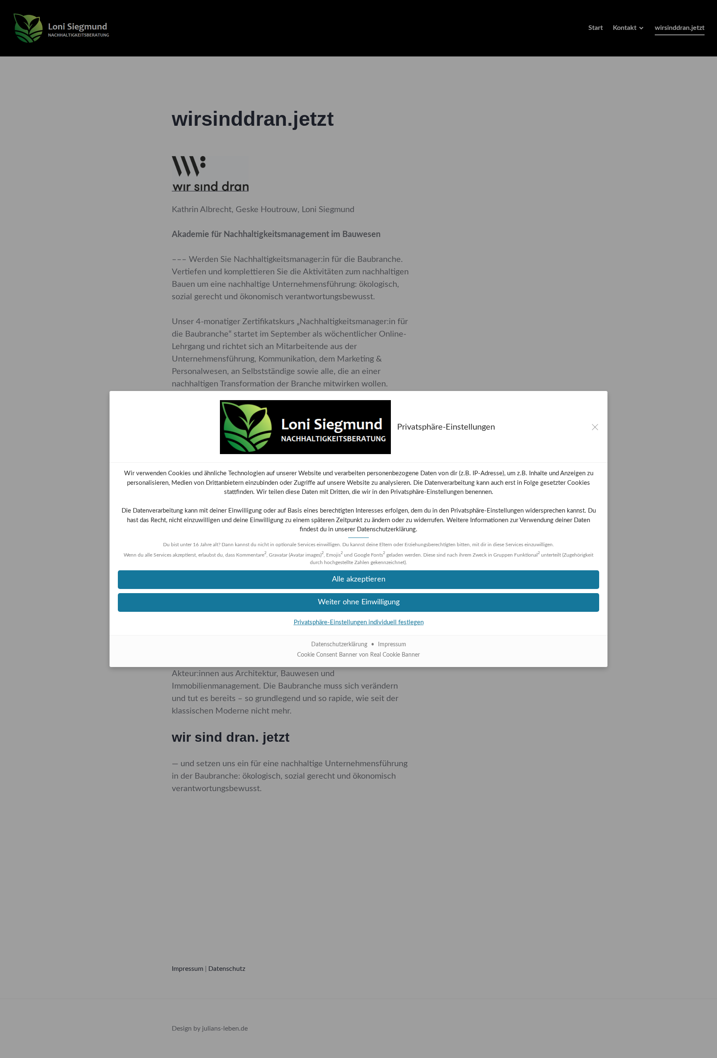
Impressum (392, 645)
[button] (358, 579)
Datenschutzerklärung (386, 529)
